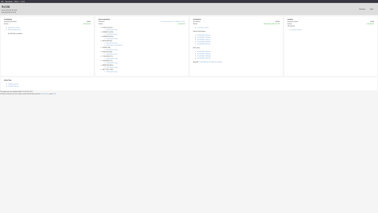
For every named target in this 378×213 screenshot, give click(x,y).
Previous (362, 9)
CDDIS (43, 94)
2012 (16, 1)
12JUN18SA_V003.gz (203, 37)
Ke (168, 21)
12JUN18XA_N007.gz (204, 58)
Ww (177, 21)
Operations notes (14, 27)
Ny (170, 21)
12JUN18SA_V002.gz (203, 35)
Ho (166, 21)
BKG (47, 94)
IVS (2, 1)
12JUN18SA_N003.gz (204, 54)
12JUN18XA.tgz (204, 62)
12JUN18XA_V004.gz (203, 42)
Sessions (8, 1)
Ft (161, 21)
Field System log (111, 30)
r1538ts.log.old (13, 84)
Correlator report (203, 27)
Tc (173, 21)
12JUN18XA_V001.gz (203, 39)
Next (371, 9)
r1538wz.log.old (13, 86)
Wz (180, 21)
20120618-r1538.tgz (215, 62)
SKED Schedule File (14, 30)
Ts (175, 21)
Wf (184, 21)
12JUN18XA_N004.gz (204, 56)
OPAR (54, 94)
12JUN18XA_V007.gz (203, 44)
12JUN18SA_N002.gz (204, 51)
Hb (164, 21)
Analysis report (296, 30)
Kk (182, 21)
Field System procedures (114, 45)
